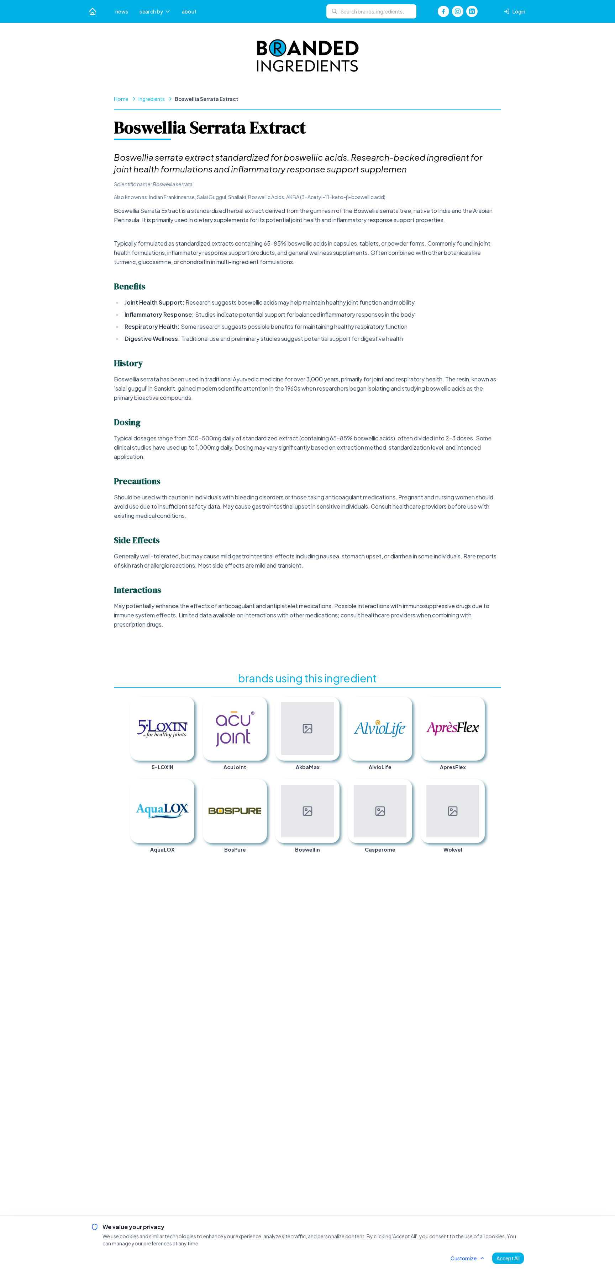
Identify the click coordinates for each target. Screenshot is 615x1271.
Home (121, 99)
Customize (464, 1258)
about (189, 11)
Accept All (508, 1258)
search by (151, 11)
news (121, 11)
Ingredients (151, 99)
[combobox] (371, 11)
